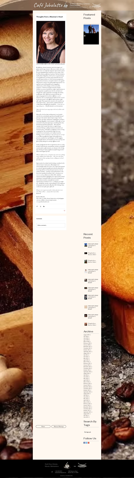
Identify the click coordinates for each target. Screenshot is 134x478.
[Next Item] (96, 29)
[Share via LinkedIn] (44, 206)
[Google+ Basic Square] (88, 443)
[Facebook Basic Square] (84, 443)
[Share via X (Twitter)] (40, 206)
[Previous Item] (85, 29)
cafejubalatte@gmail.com (60, 472)
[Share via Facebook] (37, 206)
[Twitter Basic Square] (86, 443)
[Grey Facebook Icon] (52, 472)
